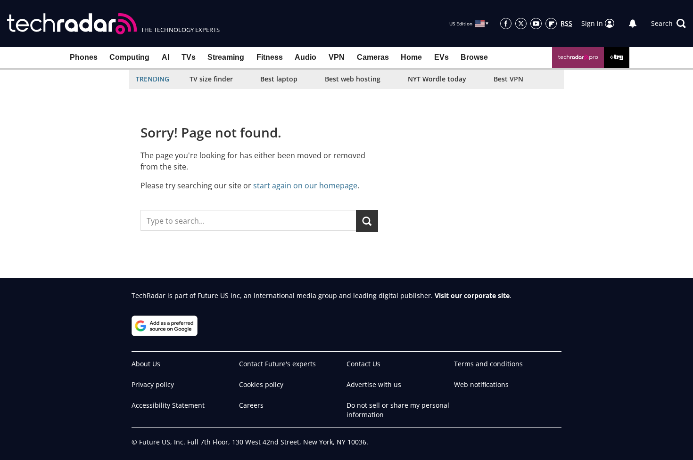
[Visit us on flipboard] (551, 23)
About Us (146, 363)
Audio (305, 57)
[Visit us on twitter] (521, 23)
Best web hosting (352, 78)
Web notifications (481, 384)
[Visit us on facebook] (506, 23)
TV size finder (211, 78)
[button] (668, 23)
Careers (251, 405)
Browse (474, 57)
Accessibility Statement (168, 405)
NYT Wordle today (437, 78)
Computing (129, 57)
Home (411, 57)
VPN (337, 57)
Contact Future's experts (277, 363)
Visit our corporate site (472, 295)
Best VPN (508, 78)
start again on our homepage (305, 185)
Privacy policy (153, 384)
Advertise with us (373, 384)
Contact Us (363, 363)
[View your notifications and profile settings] (632, 23)
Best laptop (278, 78)
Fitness (269, 57)
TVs (189, 57)
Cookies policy (261, 384)
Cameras (373, 57)
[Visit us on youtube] (536, 23)
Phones (84, 57)
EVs (441, 57)
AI (165, 57)
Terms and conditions (488, 363)
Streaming (225, 57)
